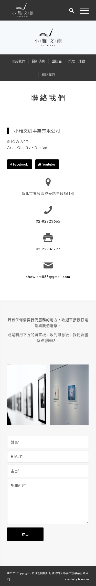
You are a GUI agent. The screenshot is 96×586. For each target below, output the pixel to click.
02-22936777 (48, 249)
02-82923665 (48, 221)
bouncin (83, 579)
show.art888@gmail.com (48, 276)
